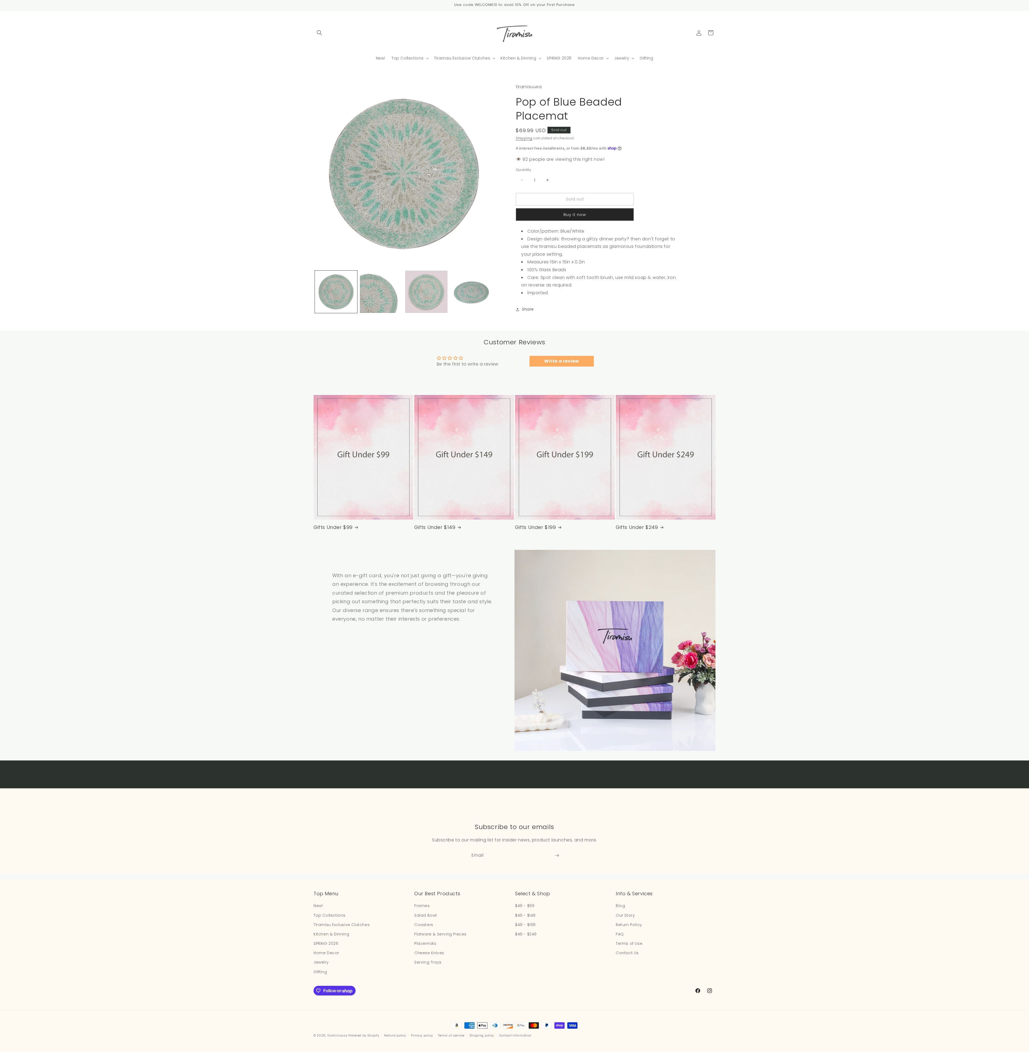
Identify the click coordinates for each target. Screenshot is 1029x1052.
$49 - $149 (525, 915)
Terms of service (451, 1035)
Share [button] (528, 309)
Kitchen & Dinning (331, 934)
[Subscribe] (557, 855)
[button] (319, 33)
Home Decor (326, 953)
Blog (620, 905)
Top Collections (330, 915)
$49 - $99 (524, 905)
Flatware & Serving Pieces (440, 934)
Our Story (625, 915)
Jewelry (321, 962)
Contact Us (627, 953)
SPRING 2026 (326, 943)
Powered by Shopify (363, 1035)
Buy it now (575, 214)
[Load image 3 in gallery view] (426, 292)
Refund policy (395, 1035)
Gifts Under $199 (535, 527)
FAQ (620, 934)
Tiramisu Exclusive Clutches (342, 924)
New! (318, 905)
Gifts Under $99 (333, 527)
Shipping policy (481, 1035)
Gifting (320, 972)
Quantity (523, 169)
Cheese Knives (429, 953)
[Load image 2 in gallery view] (381, 292)
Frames (422, 905)
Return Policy (629, 924)
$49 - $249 (526, 934)
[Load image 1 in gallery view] (336, 292)
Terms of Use (629, 943)
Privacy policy (422, 1035)
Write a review (561, 361)
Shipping (524, 138)
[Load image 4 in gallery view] (471, 292)
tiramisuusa (337, 1035)
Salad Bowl (425, 915)
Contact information (515, 1035)
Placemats (425, 943)
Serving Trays (428, 962)
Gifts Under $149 (435, 527)
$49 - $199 (525, 924)
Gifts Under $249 (637, 527)
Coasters (423, 924)
